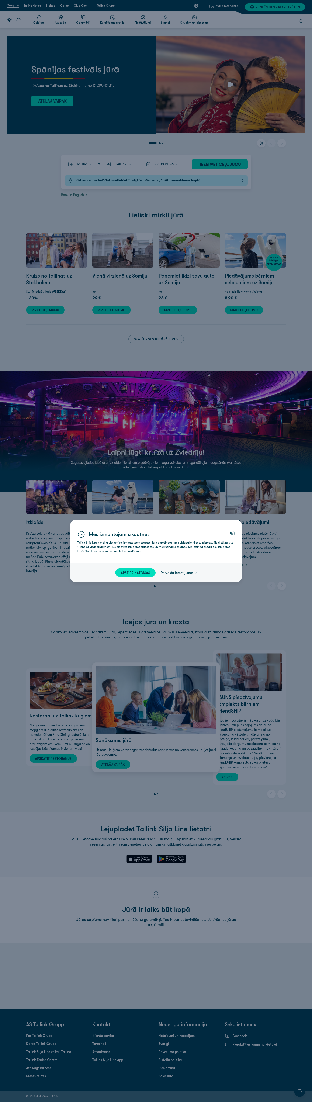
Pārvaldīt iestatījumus (177, 572)
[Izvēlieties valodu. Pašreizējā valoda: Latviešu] (232, 532)
